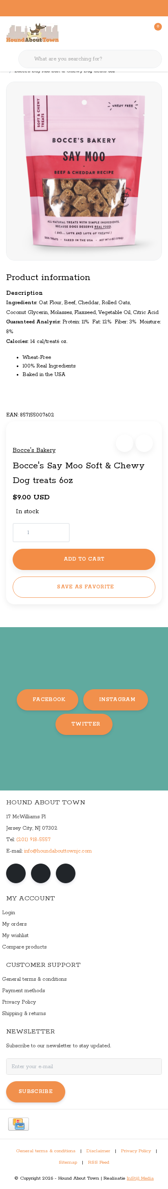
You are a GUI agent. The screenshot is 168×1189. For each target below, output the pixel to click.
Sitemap (68, 1162)
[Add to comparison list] (144, 443)
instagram (117, 700)
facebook (49, 700)
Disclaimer (98, 1151)
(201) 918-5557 (33, 840)
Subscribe (36, 1092)
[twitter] (65, 873)
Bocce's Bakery (34, 450)
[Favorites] (138, 32)
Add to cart (84, 559)
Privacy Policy (136, 1151)
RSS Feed (98, 1162)
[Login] (123, 32)
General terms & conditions (45, 1151)
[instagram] (41, 873)
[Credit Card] (18, 1124)
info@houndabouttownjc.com (58, 851)
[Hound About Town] (32, 32)
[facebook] (16, 873)
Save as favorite (85, 587)
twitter (85, 724)
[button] (124, 443)
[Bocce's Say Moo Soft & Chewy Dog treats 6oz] (84, 171)
